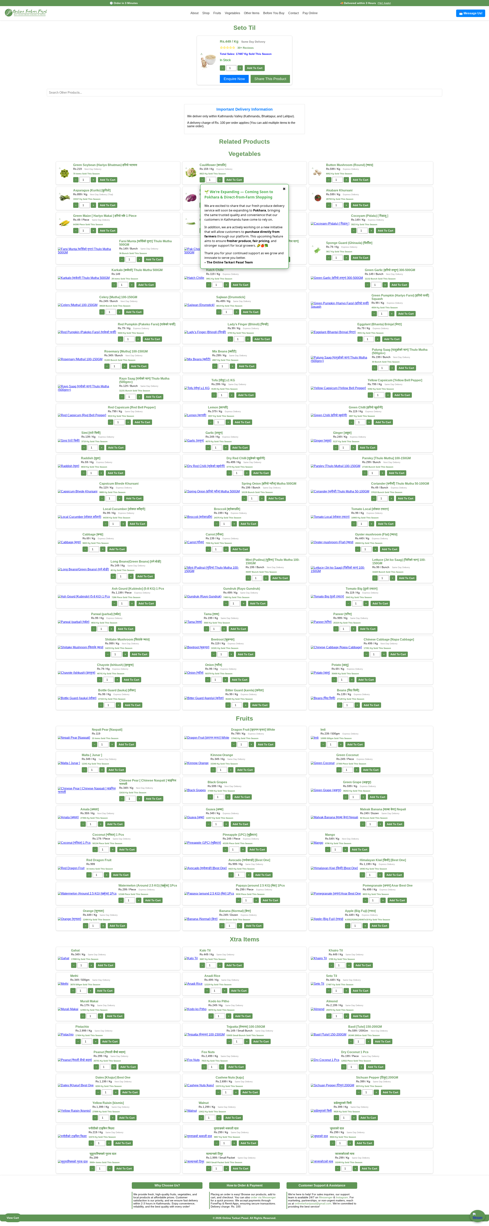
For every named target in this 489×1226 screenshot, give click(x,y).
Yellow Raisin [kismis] (108, 1103)
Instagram (342, 1197)
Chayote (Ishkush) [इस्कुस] (115, 664)
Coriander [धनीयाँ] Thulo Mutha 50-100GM (400, 483)
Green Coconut (347, 755)
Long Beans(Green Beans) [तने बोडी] (136, 561)
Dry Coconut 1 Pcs (354, 1052)
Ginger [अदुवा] (342, 432)
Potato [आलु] (340, 664)
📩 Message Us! (470, 13)
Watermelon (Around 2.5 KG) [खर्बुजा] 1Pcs (147, 885)
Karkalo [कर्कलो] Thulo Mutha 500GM (137, 270)
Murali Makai (89, 1001)
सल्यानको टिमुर (214, 1153)
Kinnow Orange (221, 755)
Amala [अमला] (89, 809)
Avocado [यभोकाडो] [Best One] (249, 860)
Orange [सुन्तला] (93, 911)
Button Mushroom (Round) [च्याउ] (349, 165)
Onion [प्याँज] (213, 664)
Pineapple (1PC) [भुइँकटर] (240, 834)
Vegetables (232, 13)
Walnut (204, 1103)
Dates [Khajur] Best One (113, 1077)
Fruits (217, 13)
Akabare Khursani (339, 190)
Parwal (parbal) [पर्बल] (106, 614)
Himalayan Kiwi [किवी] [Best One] (383, 860)
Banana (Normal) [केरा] (235, 911)
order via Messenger (263, 1197)
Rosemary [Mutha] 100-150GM (126, 351)
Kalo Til (205, 950)
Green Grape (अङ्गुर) (357, 782)
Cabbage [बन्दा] (93, 534)
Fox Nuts (208, 1052)
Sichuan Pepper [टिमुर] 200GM (377, 1077)
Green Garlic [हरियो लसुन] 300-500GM (390, 270)
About (194, 13)
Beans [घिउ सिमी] (348, 690)
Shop (206, 13)
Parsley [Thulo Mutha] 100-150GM (386, 458)
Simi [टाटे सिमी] (90, 432)
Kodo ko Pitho (218, 1001)
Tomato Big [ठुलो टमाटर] (361, 588)
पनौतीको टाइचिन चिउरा (101, 1128)
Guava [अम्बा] (214, 809)
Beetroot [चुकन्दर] (222, 639)
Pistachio (82, 1026)
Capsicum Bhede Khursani (118, 483)
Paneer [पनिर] (342, 614)
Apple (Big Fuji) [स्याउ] (360, 911)
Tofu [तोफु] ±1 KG (223, 380)
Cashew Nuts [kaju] (230, 1077)
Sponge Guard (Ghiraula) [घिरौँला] (349, 243)
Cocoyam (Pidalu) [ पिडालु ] (369, 215)
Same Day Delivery (253, 41)
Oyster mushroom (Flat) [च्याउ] (376, 534)
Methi (74, 975)
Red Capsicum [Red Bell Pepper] (131, 407)
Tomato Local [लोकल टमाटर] (370, 509)
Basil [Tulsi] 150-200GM (365, 1026)
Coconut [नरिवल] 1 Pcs (108, 834)
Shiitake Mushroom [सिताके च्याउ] (127, 639)
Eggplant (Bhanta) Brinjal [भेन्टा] (379, 324)
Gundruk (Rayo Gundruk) (241, 588)
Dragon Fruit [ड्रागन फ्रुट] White (253, 729)
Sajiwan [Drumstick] (230, 297)
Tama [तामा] (211, 614)
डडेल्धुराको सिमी (343, 1103)
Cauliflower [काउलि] (213, 165)
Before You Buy (273, 13)
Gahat (75, 950)
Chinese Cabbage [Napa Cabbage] (389, 639)
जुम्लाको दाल (337, 1128)
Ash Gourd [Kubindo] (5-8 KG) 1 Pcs (138, 588)
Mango (330, 834)
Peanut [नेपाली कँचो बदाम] (109, 1052)
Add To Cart (254, 68)
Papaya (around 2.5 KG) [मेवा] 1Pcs (260, 885)
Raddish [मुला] (90, 458)
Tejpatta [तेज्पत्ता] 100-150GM (246, 1026)
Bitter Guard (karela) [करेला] (244, 690)
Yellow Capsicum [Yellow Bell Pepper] (395, 380)
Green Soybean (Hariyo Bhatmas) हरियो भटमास (105, 165)
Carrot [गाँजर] (214, 534)
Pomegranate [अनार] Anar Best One (388, 885)
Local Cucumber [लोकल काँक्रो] (124, 509)
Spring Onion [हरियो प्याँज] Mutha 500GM (269, 483)
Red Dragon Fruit (98, 860)
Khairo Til (336, 950)
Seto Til (331, 975)
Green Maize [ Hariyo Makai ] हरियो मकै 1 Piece (105, 215)
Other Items (251, 13)
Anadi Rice (212, 975)
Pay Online (310, 13)
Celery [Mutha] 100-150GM (118, 297)
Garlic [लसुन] (214, 432)
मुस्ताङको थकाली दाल (226, 1128)
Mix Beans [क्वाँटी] (224, 351)
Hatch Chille (215, 270)
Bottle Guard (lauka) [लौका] (117, 690)
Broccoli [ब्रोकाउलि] (227, 509)
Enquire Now (234, 79)
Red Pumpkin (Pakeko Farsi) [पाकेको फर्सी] (146, 324)
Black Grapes (217, 782)
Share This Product (270, 79)
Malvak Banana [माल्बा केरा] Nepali (383, 809)
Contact (293, 13)
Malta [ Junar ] (92, 755)
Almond (332, 1001)
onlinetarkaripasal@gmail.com (313, 1203)
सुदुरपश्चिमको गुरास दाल (103, 1153)
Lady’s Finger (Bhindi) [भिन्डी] (248, 324)
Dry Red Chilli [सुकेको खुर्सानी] (246, 458)
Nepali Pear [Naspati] (107, 729)
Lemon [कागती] (218, 407)
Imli (323, 729)
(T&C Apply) (384, 3)
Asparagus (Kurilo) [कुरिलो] (92, 190)
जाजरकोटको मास (344, 1153)
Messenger (326, 1197)
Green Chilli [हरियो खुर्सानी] (366, 407)
